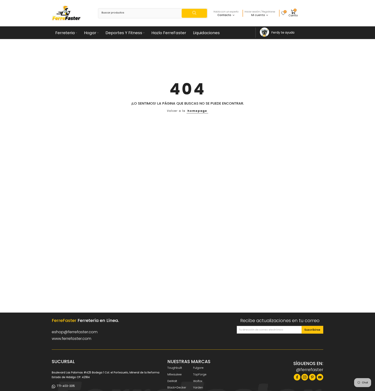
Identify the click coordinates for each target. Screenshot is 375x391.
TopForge (199, 374)
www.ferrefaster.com (71, 338)
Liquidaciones (206, 33)
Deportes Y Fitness (123, 33)
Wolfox (197, 381)
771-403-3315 (66, 386)
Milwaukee (174, 374)
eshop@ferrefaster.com (75, 332)
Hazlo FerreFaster (168, 33)
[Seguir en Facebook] (297, 377)
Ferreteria (65, 33)
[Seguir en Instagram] (304, 377)
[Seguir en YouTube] (320, 377)
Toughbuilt (174, 368)
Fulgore (198, 368)
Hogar (90, 33)
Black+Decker (176, 387)
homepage (197, 111)
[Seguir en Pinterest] (312, 377)
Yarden (198, 387)
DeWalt (172, 381)
